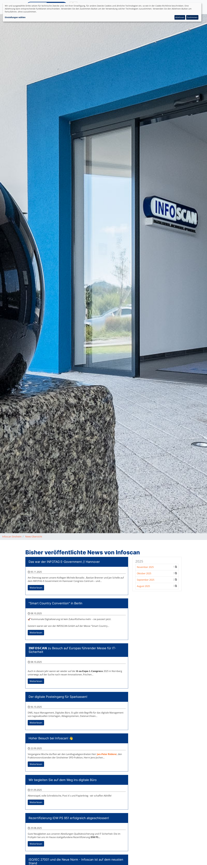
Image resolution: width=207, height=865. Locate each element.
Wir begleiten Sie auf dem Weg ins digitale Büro (63, 780)
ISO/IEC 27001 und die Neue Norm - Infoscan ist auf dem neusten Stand (76, 861)
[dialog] (102, 12)
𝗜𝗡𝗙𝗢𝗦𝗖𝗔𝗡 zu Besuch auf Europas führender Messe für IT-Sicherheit (72, 650)
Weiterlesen (36, 587)
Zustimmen (192, 17)
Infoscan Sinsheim (12, 536)
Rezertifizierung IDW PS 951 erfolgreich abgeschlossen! (69, 818)
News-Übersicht (33, 536)
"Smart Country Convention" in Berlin (55, 603)
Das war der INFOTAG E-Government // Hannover (64, 562)
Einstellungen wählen (15, 17)
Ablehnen (179, 17)
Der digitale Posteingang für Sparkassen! (58, 697)
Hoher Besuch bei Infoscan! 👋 (51, 738)
